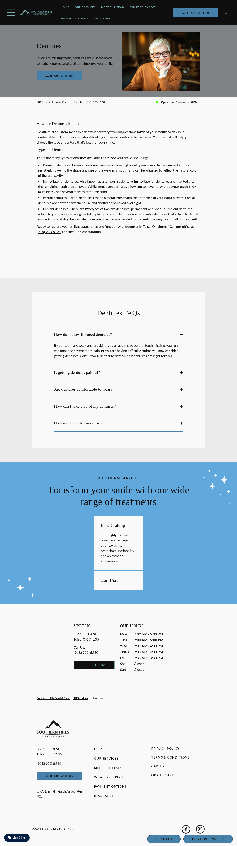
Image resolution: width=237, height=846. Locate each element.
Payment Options (74, 18)
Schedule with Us (196, 12)
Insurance (102, 18)
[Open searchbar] (226, 12)
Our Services (85, 7)
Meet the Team (113, 7)
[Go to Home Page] (36, 13)
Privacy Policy (165, 748)
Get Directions (94, 664)
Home (64, 7)
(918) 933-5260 (95, 102)
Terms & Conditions (170, 757)
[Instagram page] (200, 829)
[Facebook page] (186, 829)
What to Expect (143, 7)
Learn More (109, 580)
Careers (159, 766)
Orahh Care (162, 775)
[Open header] (11, 12)
